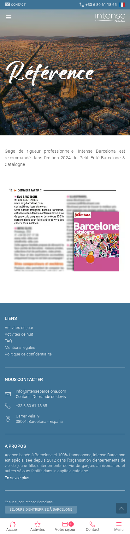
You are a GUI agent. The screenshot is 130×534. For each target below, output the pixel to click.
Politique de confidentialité (28, 354)
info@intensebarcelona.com (41, 391)
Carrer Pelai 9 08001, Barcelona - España (39, 419)
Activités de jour (19, 327)
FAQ (8, 340)
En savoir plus (17, 477)
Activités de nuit (19, 334)
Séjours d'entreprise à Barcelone (40, 510)
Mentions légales (20, 347)
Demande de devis (49, 396)
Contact (15, 4)
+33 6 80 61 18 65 (98, 5)
